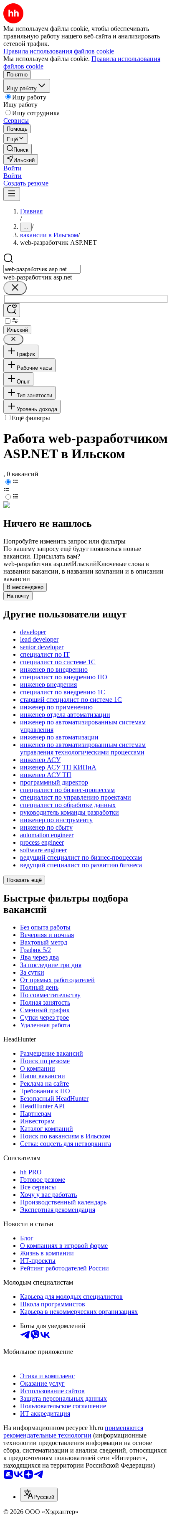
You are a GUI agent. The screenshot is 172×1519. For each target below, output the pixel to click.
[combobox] (42, 269)
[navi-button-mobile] (11, 194)
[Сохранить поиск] (11, 310)
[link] (17, 149)
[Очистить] (15, 288)
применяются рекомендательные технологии (73, 1431)
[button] (12, 168)
